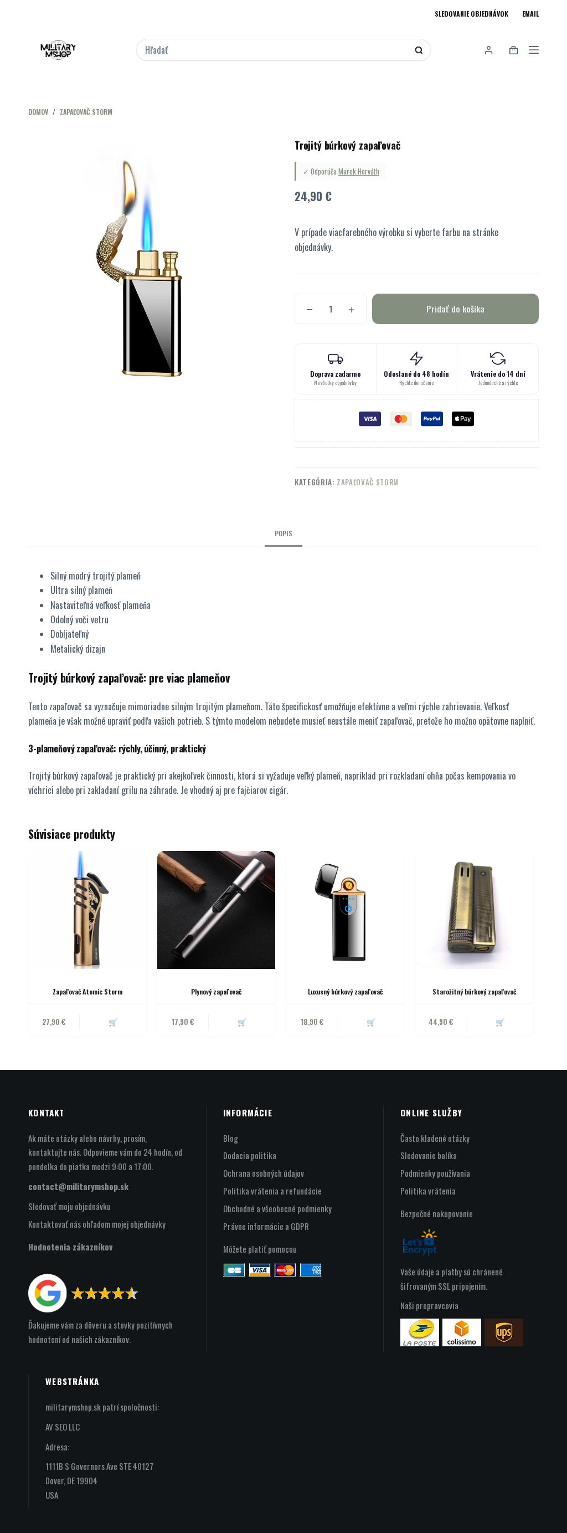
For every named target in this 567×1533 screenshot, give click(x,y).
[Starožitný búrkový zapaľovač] (474, 910)
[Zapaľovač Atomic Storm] (87, 910)
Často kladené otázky (435, 1138)
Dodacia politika (249, 1155)
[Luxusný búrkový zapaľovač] (345, 910)
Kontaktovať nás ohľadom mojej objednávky (97, 1224)
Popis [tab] (283, 533)
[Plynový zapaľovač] (216, 910)
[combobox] (276, 50)
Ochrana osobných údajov (263, 1173)
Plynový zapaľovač (216, 991)
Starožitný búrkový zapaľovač (474, 991)
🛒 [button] (113, 1021)
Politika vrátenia (428, 1191)
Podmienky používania (435, 1173)
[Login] (488, 50)
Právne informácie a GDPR (266, 1226)
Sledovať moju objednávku (69, 1206)
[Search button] (418, 50)
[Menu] (534, 50)
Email (530, 13)
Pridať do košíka (455, 309)
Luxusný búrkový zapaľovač (345, 991)
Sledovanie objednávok (471, 13)
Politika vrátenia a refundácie (272, 1191)
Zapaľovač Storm (368, 482)
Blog (230, 1138)
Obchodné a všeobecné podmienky (277, 1208)
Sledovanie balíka (428, 1155)
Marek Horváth (358, 171)
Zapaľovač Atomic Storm (87, 991)
